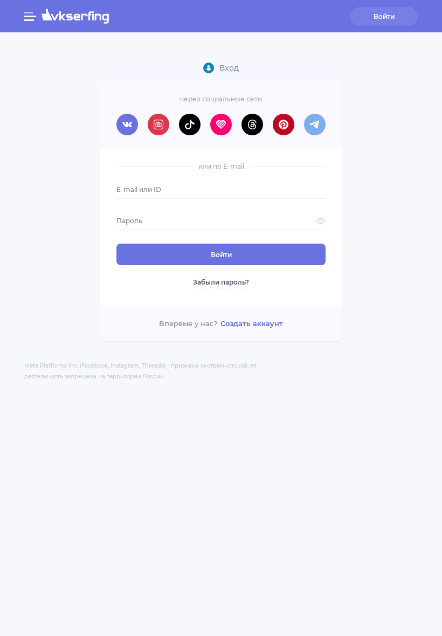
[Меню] (30, 16)
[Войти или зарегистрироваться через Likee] (221, 124)
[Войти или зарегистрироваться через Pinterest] (283, 124)
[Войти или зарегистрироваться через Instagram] (158, 124)
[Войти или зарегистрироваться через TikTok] (190, 124)
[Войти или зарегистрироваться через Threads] (252, 124)
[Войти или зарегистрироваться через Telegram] (315, 124)
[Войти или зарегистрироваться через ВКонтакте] (127, 124)
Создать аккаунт (251, 323)
